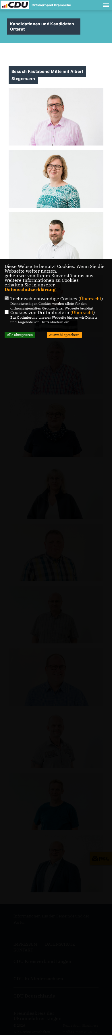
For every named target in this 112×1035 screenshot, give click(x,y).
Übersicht (90, 298)
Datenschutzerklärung (30, 289)
